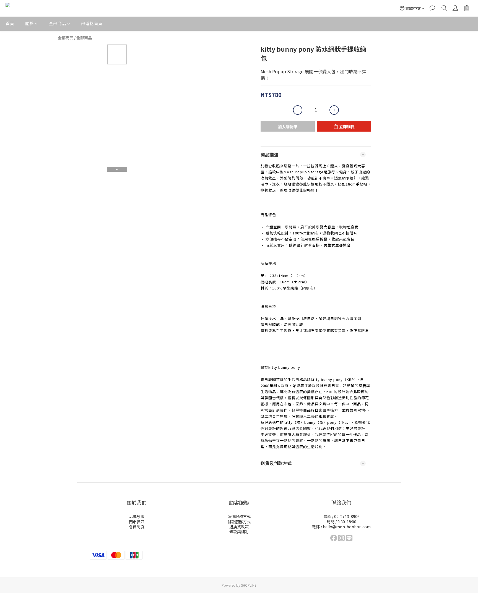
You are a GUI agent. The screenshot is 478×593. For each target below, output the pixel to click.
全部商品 (57, 23)
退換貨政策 (239, 526)
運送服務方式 (239, 516)
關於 (29, 23)
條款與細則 (239, 531)
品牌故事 (136, 516)
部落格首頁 (92, 23)
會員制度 (136, 526)
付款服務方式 (239, 521)
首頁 (10, 23)
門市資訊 (136, 521)
